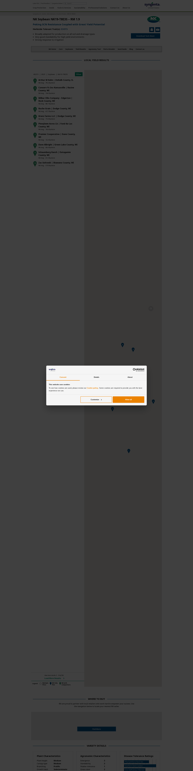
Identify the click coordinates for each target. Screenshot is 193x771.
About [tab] (130, 377)
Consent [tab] (63, 377)
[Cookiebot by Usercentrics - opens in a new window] (134, 370)
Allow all (128, 399)
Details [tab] (96, 377)
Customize (95, 399)
